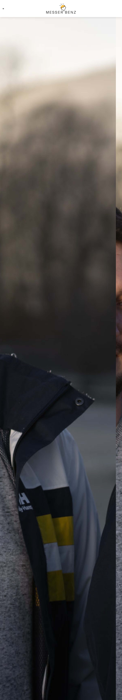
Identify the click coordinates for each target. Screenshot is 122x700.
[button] (3, 9)
